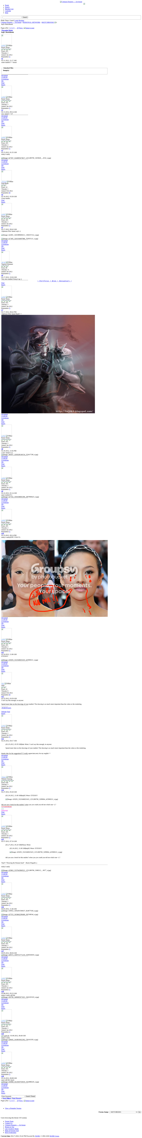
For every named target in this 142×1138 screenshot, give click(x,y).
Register (21, 20)
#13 (2, 739)
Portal (7, 5)
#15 (2, 839)
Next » (21, 28)
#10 (2, 533)
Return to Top (9, 1127)
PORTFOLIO (6, 708)
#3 (2, 150)
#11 (2, 652)
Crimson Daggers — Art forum (11, 22)
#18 (2, 991)
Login (16, 20)
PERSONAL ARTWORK (31, 22)
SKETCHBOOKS (48, 22)
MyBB (37, 1136)
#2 (2, 110)
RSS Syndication (10, 1132)
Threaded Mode (7, 30)
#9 (2, 491)
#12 (2, 697)
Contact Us (8, 1123)
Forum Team (9, 1121)
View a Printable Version (13, 1108)
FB (2, 81)
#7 (2, 310)
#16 (2, 907)
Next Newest (16, 1098)
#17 (2, 951)
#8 (2, 449)
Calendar (8, 11)
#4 (2, 195)
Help (6, 13)
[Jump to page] (29, 28)
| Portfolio (43, 281)
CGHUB (4, 77)
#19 (2, 1034)
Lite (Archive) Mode (12, 1129)
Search (7, 7)
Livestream (5, 79)
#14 (2, 790)
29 (18, 28)
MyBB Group (54, 1136)
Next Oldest (7, 1098)
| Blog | (54, 281)
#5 (2, 227)
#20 (2, 1076)
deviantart (4, 75)
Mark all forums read (12, 1131)
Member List (9, 9)
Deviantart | (65, 281)
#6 (2, 275)
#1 (2, 59)
